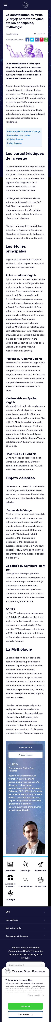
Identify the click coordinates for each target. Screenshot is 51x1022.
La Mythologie (14, 143)
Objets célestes (15, 139)
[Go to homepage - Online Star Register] (25, 5)
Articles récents (25, 755)
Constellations (12, 34)
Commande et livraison (17, 936)
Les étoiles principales (18, 135)
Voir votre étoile (13, 928)
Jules (13, 764)
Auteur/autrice (25, 747)
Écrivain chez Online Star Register (21, 769)
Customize (24, 1014)
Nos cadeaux (12, 920)
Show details (34, 995)
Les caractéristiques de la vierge (23, 131)
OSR (8, 912)
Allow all (25, 1006)
